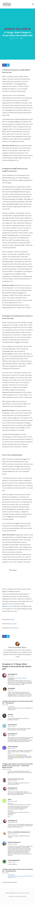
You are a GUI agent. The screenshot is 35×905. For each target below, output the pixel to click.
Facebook (15, 628)
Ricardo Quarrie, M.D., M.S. (16, 779)
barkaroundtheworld (14, 842)
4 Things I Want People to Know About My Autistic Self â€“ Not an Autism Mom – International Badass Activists (17, 765)
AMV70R (10, 714)
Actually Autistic (9, 29)
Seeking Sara (9, 606)
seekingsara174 (12, 674)
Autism (18, 29)
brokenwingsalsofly (14, 860)
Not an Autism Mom (17, 647)
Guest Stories (26, 29)
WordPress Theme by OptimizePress (18, 896)
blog (12, 619)
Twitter (14, 624)
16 (22, 38)
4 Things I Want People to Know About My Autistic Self (17, 34)
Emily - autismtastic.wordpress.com (19, 832)
